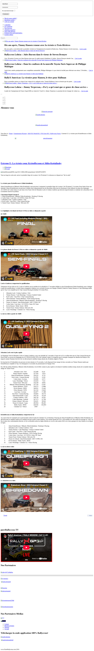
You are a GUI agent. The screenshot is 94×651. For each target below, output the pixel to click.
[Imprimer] (7, 167)
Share (90, 515)
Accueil (6, 629)
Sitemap (6, 627)
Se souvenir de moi (7, 10)
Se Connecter (8, 26)
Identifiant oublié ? (9, 20)
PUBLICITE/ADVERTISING (13, 33)
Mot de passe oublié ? (10, 18)
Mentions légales (9, 626)
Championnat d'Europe (20, 133)
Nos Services (8, 28)
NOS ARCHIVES (9, 31)
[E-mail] (7, 169)
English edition (8, 34)
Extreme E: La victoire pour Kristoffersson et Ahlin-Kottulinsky (31, 163)
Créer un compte (9, 21)
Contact (6, 624)
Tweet (5, 515)
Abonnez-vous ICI (9, 30)
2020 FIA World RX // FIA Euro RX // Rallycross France (44, 133)
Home (11, 133)
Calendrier (7, 25)
